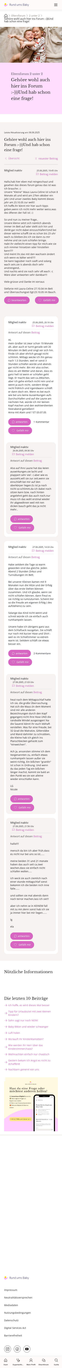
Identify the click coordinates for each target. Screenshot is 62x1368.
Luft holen (14, 1032)
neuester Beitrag (48, 158)
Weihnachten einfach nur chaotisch (28, 1054)
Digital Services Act (15, 1328)
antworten (22, 421)
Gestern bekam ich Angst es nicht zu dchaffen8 (29, 1062)
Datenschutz (11, 1320)
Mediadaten (11, 1305)
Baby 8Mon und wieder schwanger (28, 1026)
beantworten (19, 300)
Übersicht (13, 158)
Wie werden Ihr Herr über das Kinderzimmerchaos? (25, 1047)
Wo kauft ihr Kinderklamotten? (25, 1039)
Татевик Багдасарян (53, 59)
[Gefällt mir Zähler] (47, 300)
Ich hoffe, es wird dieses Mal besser (29, 1005)
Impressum (10, 1290)
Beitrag (35, 332)
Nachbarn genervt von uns (23, 1069)
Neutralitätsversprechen (18, 1297)
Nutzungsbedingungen (17, 1312)
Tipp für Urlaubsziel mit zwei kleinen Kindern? (29, 1013)
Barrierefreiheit (13, 1335)
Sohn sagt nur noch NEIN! (23, 1020)
